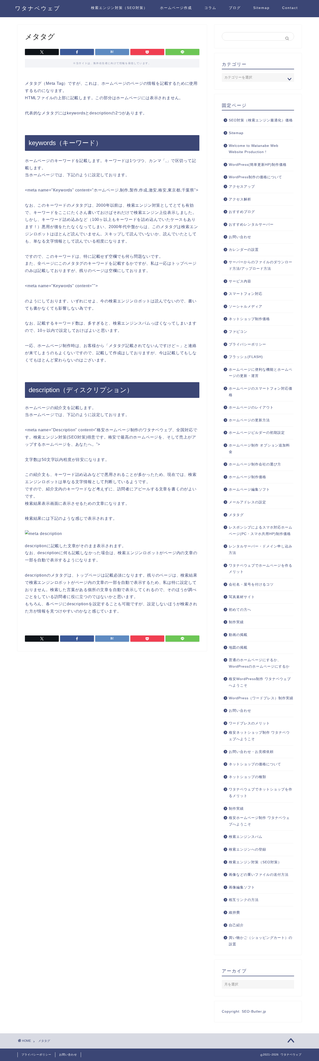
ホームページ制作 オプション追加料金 (259, 448)
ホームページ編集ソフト (249, 489)
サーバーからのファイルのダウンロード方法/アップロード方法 (260, 265)
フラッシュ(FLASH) (246, 357)
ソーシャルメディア (245, 306)
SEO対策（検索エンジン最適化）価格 (261, 120)
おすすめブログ (242, 212)
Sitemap (261, 8)
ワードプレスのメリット (249, 723)
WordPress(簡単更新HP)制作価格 (258, 165)
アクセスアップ (242, 186)
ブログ (235, 8)
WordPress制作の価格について (255, 177)
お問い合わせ (240, 237)
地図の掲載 (238, 647)
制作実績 (236, 622)
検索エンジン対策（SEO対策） (119, 8)
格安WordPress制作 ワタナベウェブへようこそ (260, 682)
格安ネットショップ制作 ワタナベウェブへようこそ (259, 736)
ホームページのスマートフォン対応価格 (260, 392)
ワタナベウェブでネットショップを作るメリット (260, 793)
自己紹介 (236, 925)
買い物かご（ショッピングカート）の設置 (260, 941)
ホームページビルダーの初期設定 (257, 433)
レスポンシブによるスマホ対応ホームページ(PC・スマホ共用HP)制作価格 (260, 531)
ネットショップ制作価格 (249, 319)
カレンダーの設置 (244, 250)
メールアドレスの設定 (247, 502)
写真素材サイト (242, 597)
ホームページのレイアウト (251, 407)
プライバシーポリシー (247, 344)
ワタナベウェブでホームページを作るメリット (260, 569)
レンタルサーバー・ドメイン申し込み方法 (260, 549)
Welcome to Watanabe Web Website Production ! (253, 149)
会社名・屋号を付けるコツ (251, 584)
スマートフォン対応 (245, 294)
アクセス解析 (240, 199)
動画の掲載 (238, 635)
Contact (290, 8)
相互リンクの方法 (244, 900)
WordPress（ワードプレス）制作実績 (261, 698)
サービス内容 (240, 281)
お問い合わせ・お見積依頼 (251, 752)
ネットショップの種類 (247, 777)
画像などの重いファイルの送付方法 (259, 875)
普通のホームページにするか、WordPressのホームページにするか (259, 663)
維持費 (234, 912)
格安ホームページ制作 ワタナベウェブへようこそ (259, 821)
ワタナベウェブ (37, 8)
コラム (210, 8)
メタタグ (236, 515)
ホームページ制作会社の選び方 (255, 464)
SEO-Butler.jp (254, 1011)
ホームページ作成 (176, 8)
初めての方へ (240, 610)
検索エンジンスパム (245, 837)
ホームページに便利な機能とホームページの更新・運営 (260, 373)
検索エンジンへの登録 (247, 849)
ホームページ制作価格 (247, 477)
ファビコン (238, 332)
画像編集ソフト (242, 887)
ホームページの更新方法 (249, 420)
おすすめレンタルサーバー (251, 224)
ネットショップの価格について (255, 764)
